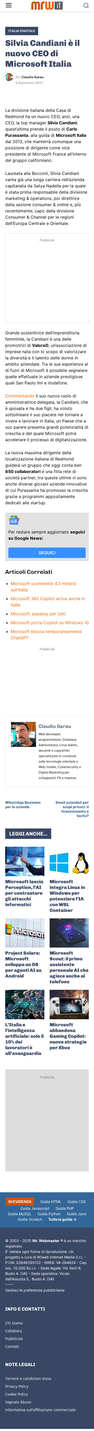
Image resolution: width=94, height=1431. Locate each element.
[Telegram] (46, 92)
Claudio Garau (32, 77)
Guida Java (76, 1214)
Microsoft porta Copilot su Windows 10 (50, 622)
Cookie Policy (16, 1394)
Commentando (19, 395)
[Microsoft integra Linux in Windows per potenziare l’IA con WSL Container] (69, 861)
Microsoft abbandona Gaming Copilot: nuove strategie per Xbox (68, 1036)
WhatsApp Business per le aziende (23, 804)
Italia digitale (21, 30)
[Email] (58, 92)
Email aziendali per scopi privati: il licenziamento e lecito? (72, 809)
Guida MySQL (19, 1214)
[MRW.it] (47, 6)
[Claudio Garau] (10, 77)
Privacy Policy (16, 1386)
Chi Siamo (14, 1323)
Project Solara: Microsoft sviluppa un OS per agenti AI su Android (23, 964)
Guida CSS (77, 1201)
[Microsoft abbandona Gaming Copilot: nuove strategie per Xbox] (69, 1004)
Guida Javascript (34, 1208)
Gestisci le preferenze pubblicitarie (34, 1290)
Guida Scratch (30, 1219)
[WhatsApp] (34, 92)
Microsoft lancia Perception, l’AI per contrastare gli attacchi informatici (24, 893)
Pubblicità (14, 1338)
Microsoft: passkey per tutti (38, 613)
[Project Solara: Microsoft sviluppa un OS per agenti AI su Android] (24, 933)
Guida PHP (65, 1208)
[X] (10, 92)
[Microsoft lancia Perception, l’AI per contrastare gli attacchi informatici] (24, 861)
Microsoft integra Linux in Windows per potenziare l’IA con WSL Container (67, 896)
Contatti (12, 1346)
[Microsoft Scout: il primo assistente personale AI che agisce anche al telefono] (69, 933)
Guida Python (49, 1214)
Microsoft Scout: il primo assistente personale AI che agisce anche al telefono (69, 967)
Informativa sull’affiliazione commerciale (40, 1409)
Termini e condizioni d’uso (28, 1378)
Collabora (13, 1330)
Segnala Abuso (18, 1401)
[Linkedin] (22, 92)
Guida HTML (50, 1201)
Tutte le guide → (62, 1219)
